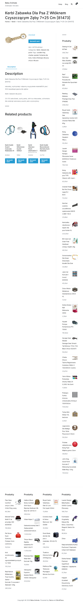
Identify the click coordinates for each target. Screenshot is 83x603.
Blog (66, 4)
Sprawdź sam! (35, 41)
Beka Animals (11, 3)
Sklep (60, 4)
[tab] (11, 67)
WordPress (60, 600)
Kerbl (13, 22)
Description (11, 67)
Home (7, 22)
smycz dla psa (33, 60)
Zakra (51, 600)
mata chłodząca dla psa (40, 58)
